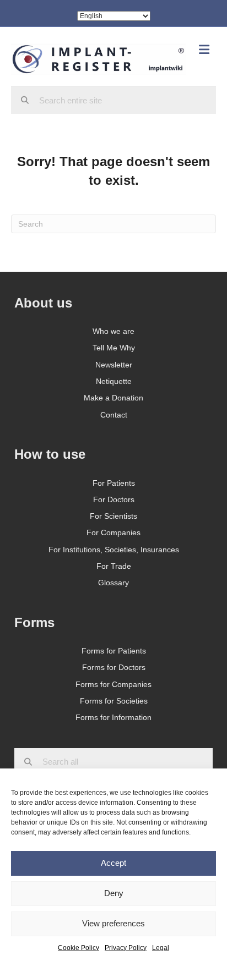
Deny (113, 893)
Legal (160, 948)
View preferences (113, 923)
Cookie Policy (78, 948)
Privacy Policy (126, 948)
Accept (113, 862)
